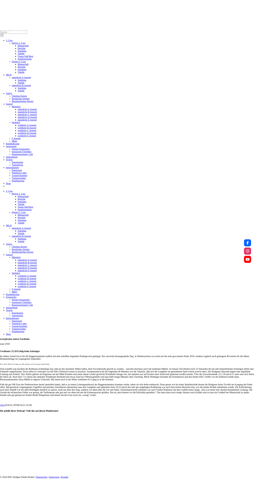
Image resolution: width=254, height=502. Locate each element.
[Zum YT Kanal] (247, 259)
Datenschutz (41, 477)
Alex (2, 405)
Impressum (54, 477)
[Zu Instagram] (247, 251)
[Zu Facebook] (247, 242)
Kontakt (64, 477)
